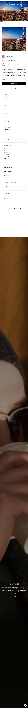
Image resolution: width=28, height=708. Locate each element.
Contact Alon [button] (14, 596)
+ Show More (5, 79)
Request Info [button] (14, 83)
